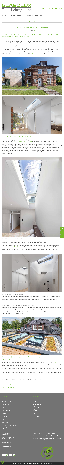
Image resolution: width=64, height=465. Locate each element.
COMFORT (4, 413)
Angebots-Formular (37, 409)
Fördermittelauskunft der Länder (9, 384)
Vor (35, 21)
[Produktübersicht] (62, 232)
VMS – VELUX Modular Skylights (9, 425)
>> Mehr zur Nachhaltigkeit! (40, 442)
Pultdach (4, 407)
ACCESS (4, 418)
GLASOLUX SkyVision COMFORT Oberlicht (21, 298)
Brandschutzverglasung (7, 424)
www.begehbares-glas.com (7, 446)
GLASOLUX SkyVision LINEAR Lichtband (50, 241)
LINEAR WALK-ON (6, 422)
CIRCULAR (4, 416)
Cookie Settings (36, 416)
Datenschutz (35, 412)
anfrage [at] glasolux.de (8, 439)
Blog (34, 30)
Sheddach (4, 409)
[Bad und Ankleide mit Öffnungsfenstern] (32, 254)
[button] (44, 15)
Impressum (35, 410)
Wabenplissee (17, 246)
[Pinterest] (6, 455)
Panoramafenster (6, 404)
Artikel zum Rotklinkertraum (22, 376)
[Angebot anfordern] (62, 229)
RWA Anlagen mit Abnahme (8, 427)
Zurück (28, 21)
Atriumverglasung (6, 410)
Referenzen (43, 374)
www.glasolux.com (49, 463)
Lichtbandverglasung (6, 401)
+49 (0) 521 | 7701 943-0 (9, 437)
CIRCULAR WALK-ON (7, 421)
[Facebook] (3, 455)
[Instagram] (10, 455)
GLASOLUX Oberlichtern (36, 53)
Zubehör (4, 428)
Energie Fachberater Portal (8, 387)
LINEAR (4, 415)
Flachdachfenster (6, 400)
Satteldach (4, 406)
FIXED (3, 412)
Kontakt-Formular (37, 407)
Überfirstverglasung (6, 403)
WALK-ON (4, 419)
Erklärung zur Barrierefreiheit (39, 415)
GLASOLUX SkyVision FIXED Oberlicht (23, 141)
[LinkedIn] (14, 455)
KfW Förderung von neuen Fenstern (10, 382)
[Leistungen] (62, 236)
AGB (34, 413)
